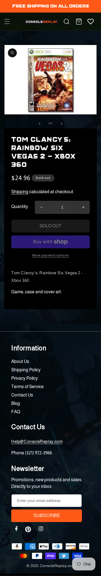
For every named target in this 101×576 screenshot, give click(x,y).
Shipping (19, 191)
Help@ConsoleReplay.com (37, 441)
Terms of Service (27, 386)
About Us (20, 361)
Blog (15, 403)
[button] (7, 21)
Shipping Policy (26, 369)
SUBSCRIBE (46, 515)
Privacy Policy (24, 378)
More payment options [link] (50, 255)
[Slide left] (39, 123)
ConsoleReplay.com (57, 565)
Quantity (19, 206)
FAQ (15, 411)
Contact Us (22, 395)
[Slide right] (61, 123)
